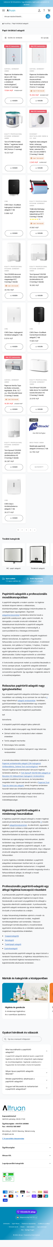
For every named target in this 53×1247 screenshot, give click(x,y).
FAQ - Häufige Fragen (27, 1230)
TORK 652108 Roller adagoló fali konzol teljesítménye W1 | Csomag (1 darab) (37, 213)
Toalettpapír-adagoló (13, 944)
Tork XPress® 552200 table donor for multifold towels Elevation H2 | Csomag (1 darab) (39, 391)
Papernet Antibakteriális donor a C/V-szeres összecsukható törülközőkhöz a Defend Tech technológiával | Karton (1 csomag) (39, 80)
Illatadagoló (9, 940)
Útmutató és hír (13, 1227)
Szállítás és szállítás (44, 1223)
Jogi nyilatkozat (41, 1227)
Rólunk (22, 1227)
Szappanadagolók (12, 936)
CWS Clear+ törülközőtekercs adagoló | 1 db (11, 506)
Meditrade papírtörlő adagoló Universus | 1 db (39, 447)
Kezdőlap (7, 23)
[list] (26, 580)
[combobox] (26, 16)
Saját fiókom (15, 1223)
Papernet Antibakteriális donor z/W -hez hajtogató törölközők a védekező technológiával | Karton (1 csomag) (13, 80)
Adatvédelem (31, 1227)
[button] (3, 10)
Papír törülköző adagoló (20, 23)
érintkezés (6, 1223)
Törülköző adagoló (38, 568)
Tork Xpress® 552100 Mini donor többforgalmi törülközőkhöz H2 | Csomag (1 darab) (39, 278)
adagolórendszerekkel (10, 615)
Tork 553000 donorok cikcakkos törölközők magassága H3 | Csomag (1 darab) (12, 278)
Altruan (20, 1235)
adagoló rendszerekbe (26, 700)
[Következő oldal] (35, 530)
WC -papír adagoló (13, 568)
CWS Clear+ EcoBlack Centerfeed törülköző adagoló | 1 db (38, 334)
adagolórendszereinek (18, 825)
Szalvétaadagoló (11, 948)
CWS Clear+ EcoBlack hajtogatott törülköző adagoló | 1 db (12, 207)
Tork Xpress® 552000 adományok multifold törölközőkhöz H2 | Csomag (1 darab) (12, 454)
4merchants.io (35, 1235)
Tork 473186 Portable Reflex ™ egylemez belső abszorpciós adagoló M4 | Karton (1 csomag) (13, 145)
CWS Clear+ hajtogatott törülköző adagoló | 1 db (13, 333)
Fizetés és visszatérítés (29, 1223)
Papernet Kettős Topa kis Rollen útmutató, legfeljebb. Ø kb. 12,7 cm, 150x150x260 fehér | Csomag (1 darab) (13, 390)
